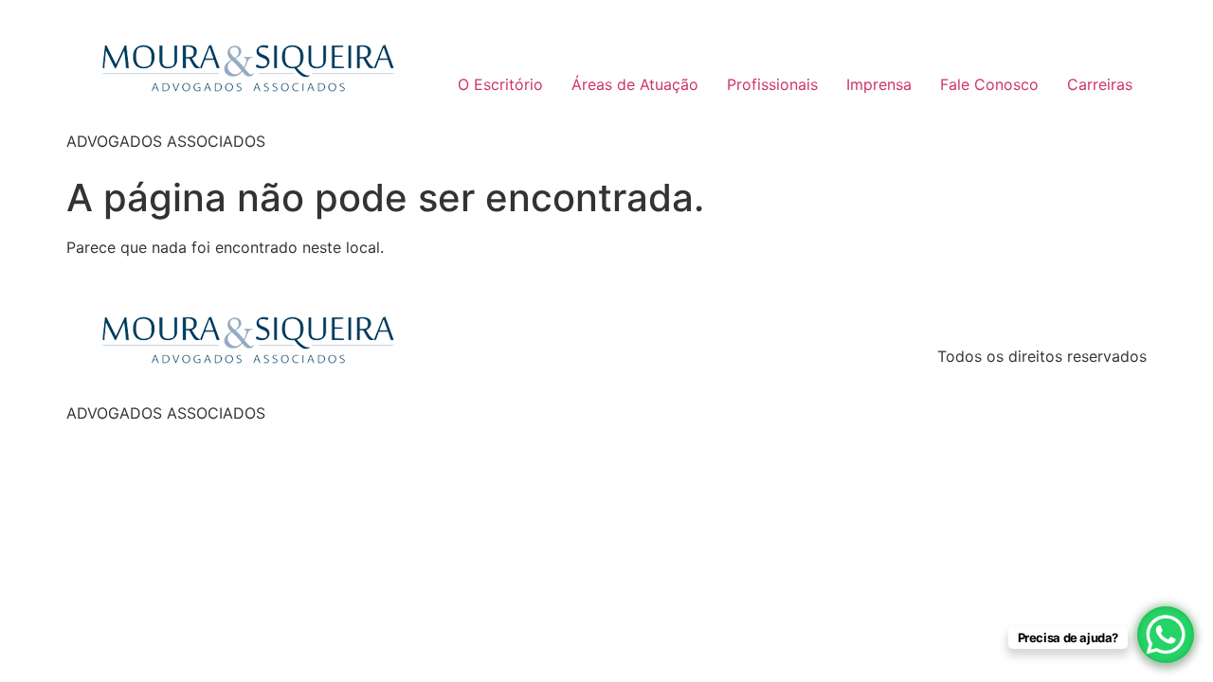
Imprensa (879, 84)
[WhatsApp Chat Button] (1165, 634)
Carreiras (1099, 84)
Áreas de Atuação (634, 84)
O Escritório (500, 84)
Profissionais (772, 84)
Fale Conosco (989, 84)
